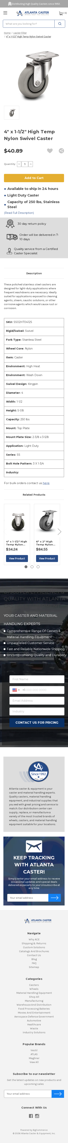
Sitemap (34, 967)
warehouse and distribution (34, 1004)
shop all (34, 996)
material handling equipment (34, 993)
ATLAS (34, 1054)
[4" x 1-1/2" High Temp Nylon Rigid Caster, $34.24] (17, 521)
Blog (34, 959)
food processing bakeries (34, 1008)
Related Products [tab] (34, 494)
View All (34, 1062)
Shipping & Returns (34, 943)
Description (34, 273)
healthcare (34, 1024)
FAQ (34, 963)
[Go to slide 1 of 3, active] (26, 566)
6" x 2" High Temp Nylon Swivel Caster (45, 543)
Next (59, 531)
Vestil (34, 1050)
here (46, 483)
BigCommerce (40, 1130)
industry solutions (34, 1032)
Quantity (9, 164)
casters (34, 985)
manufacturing (34, 1000)
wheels (34, 989)
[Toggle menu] (5, 13)
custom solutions (34, 947)
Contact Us (34, 955)
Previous (5, 531)
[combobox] (34, 24)
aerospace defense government (34, 1016)
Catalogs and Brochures (34, 951)
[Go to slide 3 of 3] (38, 566)
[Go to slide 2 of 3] (32, 566)
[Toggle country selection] (16, 690)
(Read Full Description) (19, 213)
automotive (34, 1020)
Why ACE (34, 939)
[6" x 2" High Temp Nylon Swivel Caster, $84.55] (47, 521)
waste (34, 1028)
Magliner (34, 1058)
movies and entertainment (34, 1012)
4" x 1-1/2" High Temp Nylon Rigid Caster (16, 543)
